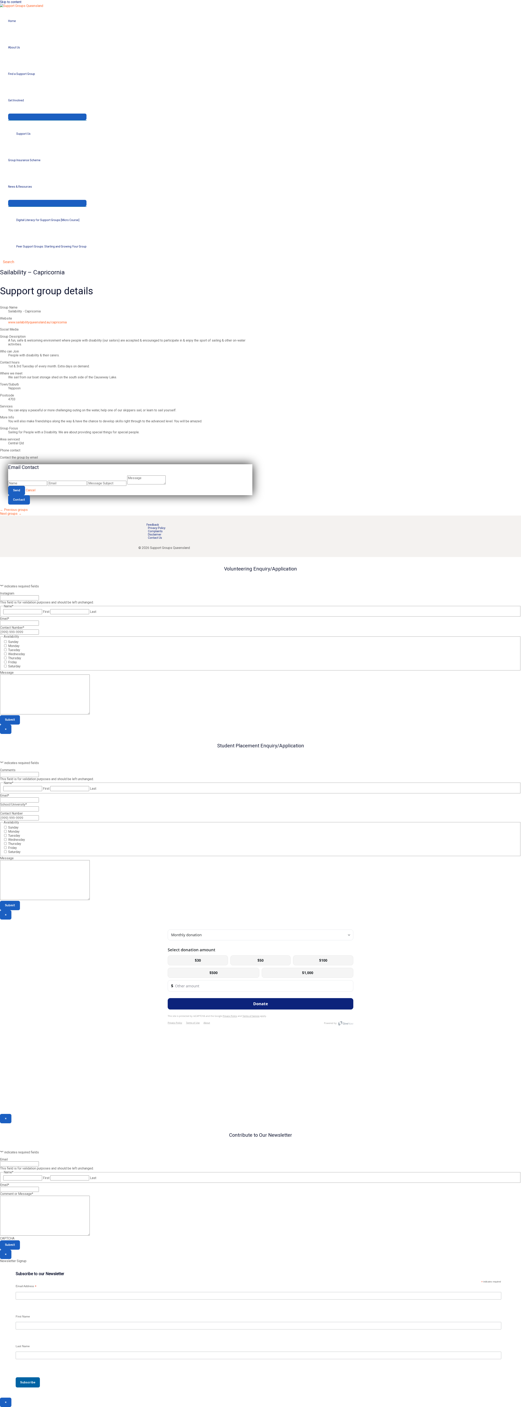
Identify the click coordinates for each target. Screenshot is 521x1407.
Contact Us (155, 537)
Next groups (11, 514)
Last (93, 612)
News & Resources (20, 186)
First (46, 612)
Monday (14, 646)
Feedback (153, 524)
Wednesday (16, 654)
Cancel (30, 490)
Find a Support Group (21, 74)
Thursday (14, 658)
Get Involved (16, 100)
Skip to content (10, 2)
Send (16, 490)
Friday (12, 662)
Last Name (23, 1346)
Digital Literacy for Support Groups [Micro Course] (47, 220)
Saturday (14, 666)
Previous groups (14, 510)
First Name (23, 1316)
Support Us (23, 133)
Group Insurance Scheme (24, 160)
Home (12, 21)
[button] (7, 262)
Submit (10, 720)
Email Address (26, 1286)
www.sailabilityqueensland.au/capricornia (37, 322)
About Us (14, 47)
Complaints (155, 531)
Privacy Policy (156, 528)
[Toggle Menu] (47, 117)
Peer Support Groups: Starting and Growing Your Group (51, 246)
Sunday (13, 642)
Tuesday (14, 650)
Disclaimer (154, 534)
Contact (19, 499)
